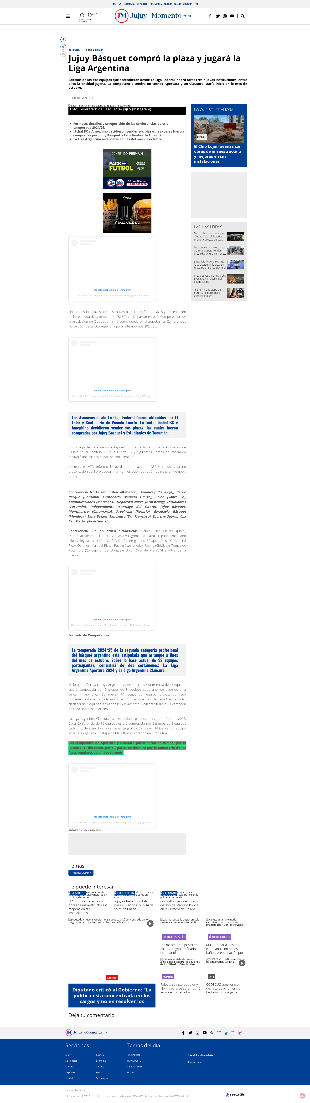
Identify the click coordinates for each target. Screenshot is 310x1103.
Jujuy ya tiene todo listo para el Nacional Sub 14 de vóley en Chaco (134, 905)
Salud (177, 4)
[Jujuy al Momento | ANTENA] (219, 1033)
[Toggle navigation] (68, 16)
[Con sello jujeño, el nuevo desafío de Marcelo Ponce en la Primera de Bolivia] (180, 897)
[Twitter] (63, 47)
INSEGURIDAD (134, 1066)
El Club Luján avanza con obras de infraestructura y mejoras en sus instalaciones (218, 154)
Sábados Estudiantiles (219, 937)
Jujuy (68, 1054)
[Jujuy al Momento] (86, 1035)
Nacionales (71, 1060)
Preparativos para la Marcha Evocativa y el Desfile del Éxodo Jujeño (210, 279)
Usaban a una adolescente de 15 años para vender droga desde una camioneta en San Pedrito (210, 252)
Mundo (168, 4)
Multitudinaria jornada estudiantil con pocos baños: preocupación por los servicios (224, 951)
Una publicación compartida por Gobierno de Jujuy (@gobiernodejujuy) (112, 295)
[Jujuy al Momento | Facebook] (211, 16)
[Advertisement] (127, 844)
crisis (211, 976)
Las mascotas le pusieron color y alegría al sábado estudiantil (178, 949)
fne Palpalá (168, 976)
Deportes (142, 4)
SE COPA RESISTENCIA (125, 893)
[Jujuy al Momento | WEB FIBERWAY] (226, 1033)
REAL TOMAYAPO (169, 893)
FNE (196, 4)
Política (116, 4)
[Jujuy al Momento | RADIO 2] (233, 1033)
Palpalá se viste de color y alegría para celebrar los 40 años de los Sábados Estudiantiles (180, 990)
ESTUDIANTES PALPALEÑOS (174, 937)
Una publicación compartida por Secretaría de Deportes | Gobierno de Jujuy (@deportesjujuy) (119, 625)
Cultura (187, 4)
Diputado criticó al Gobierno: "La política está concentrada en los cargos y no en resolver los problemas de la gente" (111, 998)
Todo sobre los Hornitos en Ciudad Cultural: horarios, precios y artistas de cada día (209, 238)
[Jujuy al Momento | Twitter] (218, 16)
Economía (129, 4)
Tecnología (102, 1078)
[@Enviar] (63, 54)
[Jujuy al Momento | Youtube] (232, 16)
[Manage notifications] (302, 1095)
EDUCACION (133, 1054)
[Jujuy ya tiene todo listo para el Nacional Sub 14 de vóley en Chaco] (134, 897)
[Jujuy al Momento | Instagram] (225, 16)
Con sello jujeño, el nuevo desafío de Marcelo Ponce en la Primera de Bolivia (179, 905)
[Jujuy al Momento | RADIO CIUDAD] (240, 1033)
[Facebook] (63, 39)
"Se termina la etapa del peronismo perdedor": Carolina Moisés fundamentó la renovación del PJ (209, 296)
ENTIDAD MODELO (78, 893)
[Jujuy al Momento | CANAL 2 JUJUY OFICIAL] (212, 1033)
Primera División (81, 873)
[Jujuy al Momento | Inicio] (241, 1045)
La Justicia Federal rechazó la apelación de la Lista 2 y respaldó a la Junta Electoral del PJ (210, 266)
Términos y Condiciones (75, 1090)
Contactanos (195, 1062)
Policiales (156, 4)
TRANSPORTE (134, 1060)
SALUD (130, 1072)
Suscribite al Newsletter (201, 1055)
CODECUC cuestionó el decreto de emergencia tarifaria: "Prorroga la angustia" (223, 990)
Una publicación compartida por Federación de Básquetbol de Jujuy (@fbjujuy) (112, 396)
